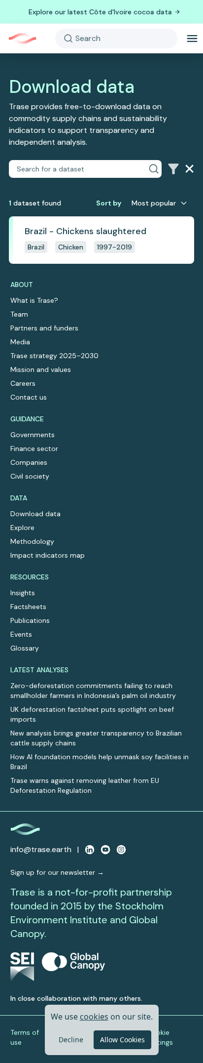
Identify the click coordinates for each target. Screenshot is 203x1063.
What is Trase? (34, 300)
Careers (22, 383)
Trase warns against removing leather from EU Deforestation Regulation (84, 785)
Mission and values (40, 369)
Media (20, 341)
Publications (30, 620)
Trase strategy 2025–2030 (54, 355)
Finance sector (34, 448)
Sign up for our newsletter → (57, 872)
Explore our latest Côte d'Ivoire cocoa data (100, 11)
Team (19, 314)
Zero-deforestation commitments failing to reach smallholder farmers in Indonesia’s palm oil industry (93, 690)
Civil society (29, 476)
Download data (35, 513)
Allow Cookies (122, 1039)
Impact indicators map (47, 555)
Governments (32, 434)
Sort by (108, 203)
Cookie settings (160, 1037)
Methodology (32, 541)
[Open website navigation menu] (192, 38)
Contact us (28, 397)
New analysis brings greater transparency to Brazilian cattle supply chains (96, 738)
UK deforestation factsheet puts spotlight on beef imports (92, 714)
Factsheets (28, 606)
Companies (28, 462)
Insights (22, 592)
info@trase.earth (40, 849)
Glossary (24, 648)
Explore (22, 527)
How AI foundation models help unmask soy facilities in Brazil (99, 761)
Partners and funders (44, 328)
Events (21, 634)
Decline (71, 1039)
